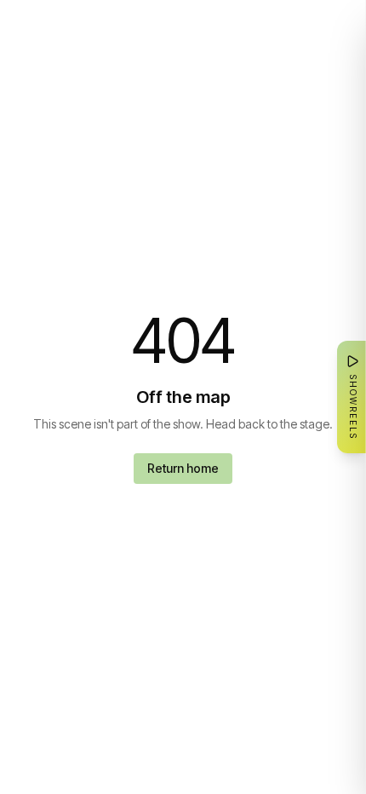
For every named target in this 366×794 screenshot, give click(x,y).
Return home (183, 468)
